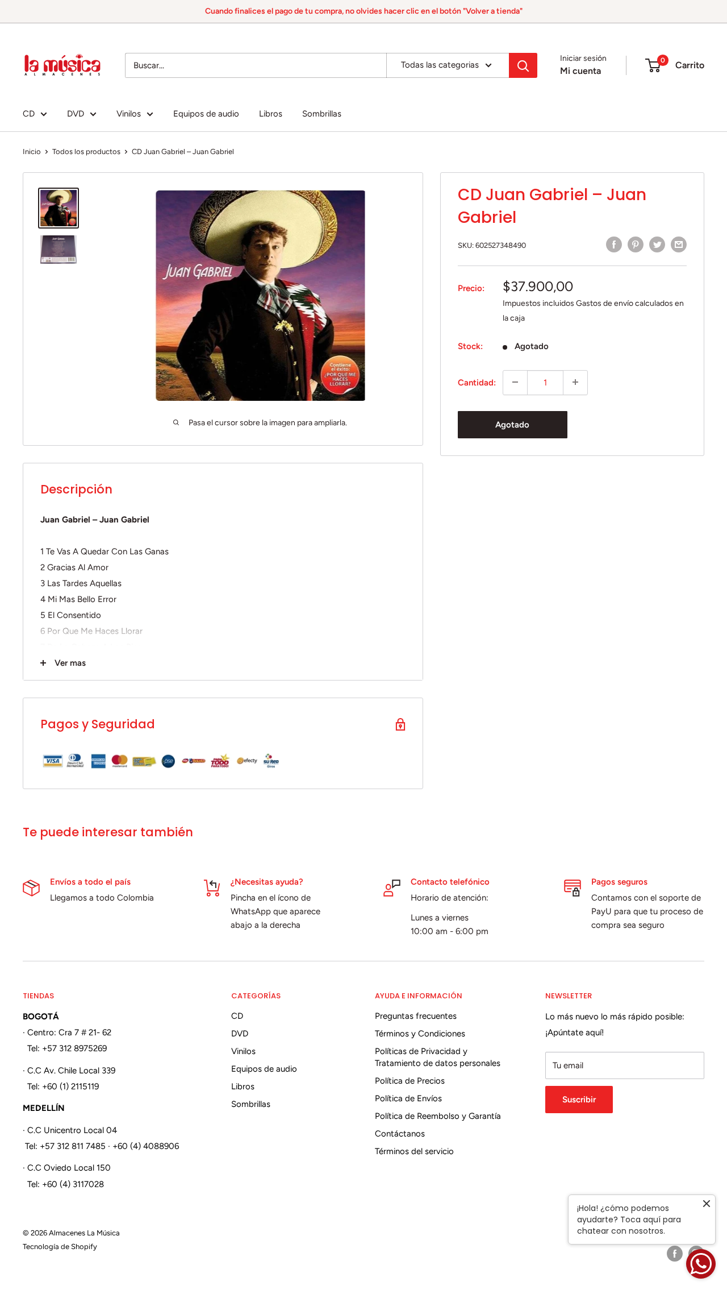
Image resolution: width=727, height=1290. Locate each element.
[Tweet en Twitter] (657, 244)
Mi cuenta (580, 70)
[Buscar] (523, 65)
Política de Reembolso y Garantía (438, 1116)
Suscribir (579, 1099)
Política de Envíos (408, 1098)
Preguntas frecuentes (416, 1016)
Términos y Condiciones (420, 1033)
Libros (270, 114)
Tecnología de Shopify (60, 1246)
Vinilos (128, 114)
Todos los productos (86, 151)
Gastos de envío (604, 303)
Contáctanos (400, 1134)
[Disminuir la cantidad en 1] (515, 382)
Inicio (32, 151)
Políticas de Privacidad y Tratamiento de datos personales (437, 1057)
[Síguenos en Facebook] (675, 1254)
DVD (75, 114)
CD (29, 114)
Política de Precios (410, 1081)
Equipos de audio (206, 114)
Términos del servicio (414, 1151)
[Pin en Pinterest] (636, 244)
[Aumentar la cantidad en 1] (575, 382)
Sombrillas (321, 114)
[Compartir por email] (679, 244)
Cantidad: (477, 382)
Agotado (512, 424)
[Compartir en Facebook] (614, 244)
